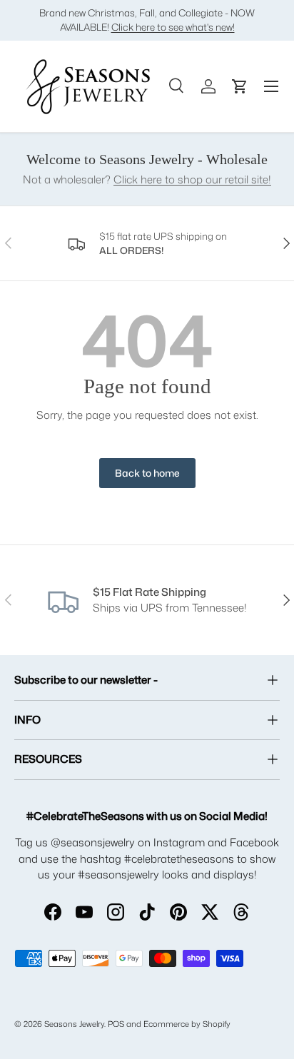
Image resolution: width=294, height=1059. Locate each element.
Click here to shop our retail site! (192, 179)
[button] (239, 86)
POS (116, 1024)
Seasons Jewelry (74, 1024)
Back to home (147, 473)
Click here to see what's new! (173, 27)
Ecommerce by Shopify (186, 1024)
